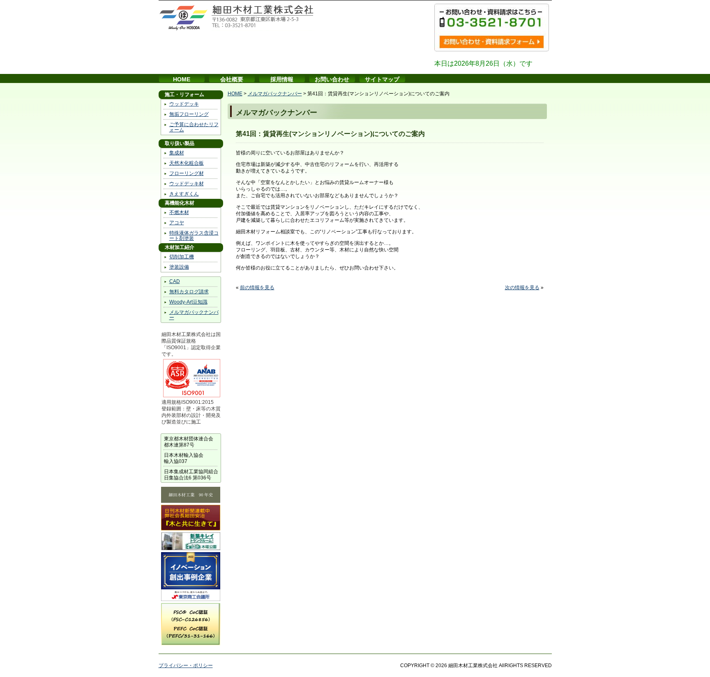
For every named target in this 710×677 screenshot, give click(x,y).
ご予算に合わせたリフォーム (194, 127)
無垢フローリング (189, 114)
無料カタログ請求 (189, 292)
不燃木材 (179, 212)
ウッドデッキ (184, 104)
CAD (174, 281)
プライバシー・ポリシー (186, 665)
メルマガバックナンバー (194, 314)
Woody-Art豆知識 (188, 302)
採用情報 (281, 79)
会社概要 (231, 79)
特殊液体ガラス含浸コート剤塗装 (194, 235)
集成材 (176, 153)
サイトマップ (382, 79)
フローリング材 (186, 173)
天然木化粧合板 (186, 163)
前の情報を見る (257, 287)
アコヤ (176, 223)
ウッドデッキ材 (186, 184)
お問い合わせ (332, 79)
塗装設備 (179, 267)
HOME (181, 79)
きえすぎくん (184, 194)
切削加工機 (181, 257)
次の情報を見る (522, 287)
